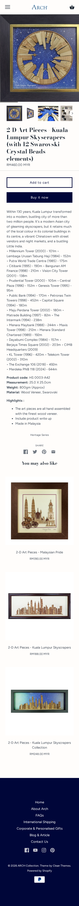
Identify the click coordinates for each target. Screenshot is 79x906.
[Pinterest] (52, 850)
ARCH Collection (28, 865)
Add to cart (39, 183)
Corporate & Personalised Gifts (40, 828)
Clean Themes (61, 865)
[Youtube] (35, 850)
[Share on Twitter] (35, 451)
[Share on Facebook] (25, 451)
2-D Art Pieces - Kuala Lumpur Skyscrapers (39, 647)
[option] (14, 113)
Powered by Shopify (39, 870)
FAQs (40, 815)
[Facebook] (27, 850)
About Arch (39, 809)
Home (39, 802)
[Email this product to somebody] (53, 451)
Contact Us (39, 842)
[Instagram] (44, 850)
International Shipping (39, 822)
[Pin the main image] (44, 451)
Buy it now (39, 197)
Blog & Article (40, 835)
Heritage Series (39, 434)
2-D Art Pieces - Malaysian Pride (39, 552)
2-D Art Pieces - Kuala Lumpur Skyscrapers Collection (39, 745)
